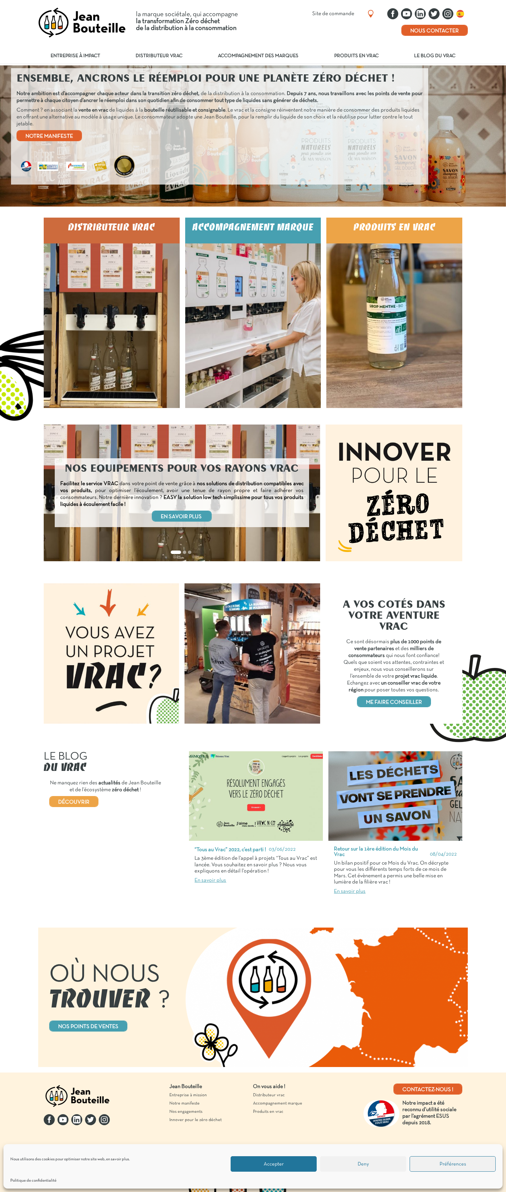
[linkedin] (420, 14)
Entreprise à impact (75, 56)
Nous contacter (434, 31)
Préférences (453, 1164)
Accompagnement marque (277, 1103)
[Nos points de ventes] (371, 14)
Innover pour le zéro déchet (195, 1120)
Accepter (274, 1164)
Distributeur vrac (159, 56)
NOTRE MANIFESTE (49, 136)
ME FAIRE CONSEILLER (394, 702)
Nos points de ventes (88, 1026)
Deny (363, 1164)
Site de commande (333, 13)
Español (462, 14)
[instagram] (448, 14)
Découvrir (73, 802)
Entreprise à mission (188, 1095)
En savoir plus (111, 278)
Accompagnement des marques (258, 56)
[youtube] (406, 14)
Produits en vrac (356, 56)
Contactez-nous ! (427, 1089)
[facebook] (393, 14)
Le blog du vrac (434, 56)
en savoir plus (117, 1159)
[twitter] (434, 14)
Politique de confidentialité (33, 1180)
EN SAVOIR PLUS (182, 516)
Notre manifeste (184, 1103)
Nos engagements (185, 1112)
